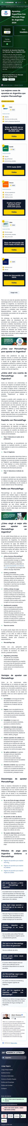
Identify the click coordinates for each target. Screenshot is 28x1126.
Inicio (2, 6)
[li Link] (15, 1019)
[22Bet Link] (5, 224)
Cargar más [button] (14, 292)
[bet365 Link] (5, 148)
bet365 (11, 146)
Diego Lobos (21, 85)
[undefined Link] (10, 1116)
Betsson (11, 182)
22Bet (10, 222)
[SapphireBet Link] (5, 262)
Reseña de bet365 (6, 153)
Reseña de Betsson (6, 189)
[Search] (25, 2)
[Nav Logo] (9, 2)
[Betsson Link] (5, 184)
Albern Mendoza (10, 85)
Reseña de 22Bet (6, 229)
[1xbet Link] (5, 109)
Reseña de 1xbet (5, 113)
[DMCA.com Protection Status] (4, 1121)
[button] (2, 2)
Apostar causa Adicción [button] (8, 101)
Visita (14, 136)
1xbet (10, 107)
